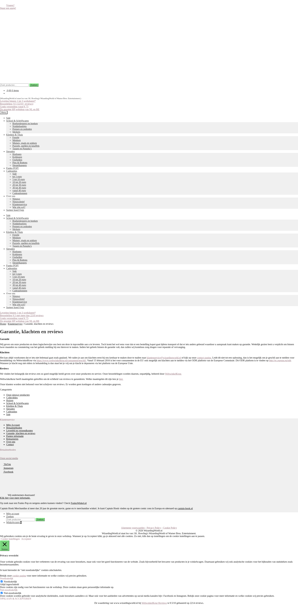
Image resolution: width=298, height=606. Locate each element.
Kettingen (17, 157)
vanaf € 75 (14, 106)
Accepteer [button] (26, 539)
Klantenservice (19, 204)
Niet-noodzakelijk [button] (9, 590)
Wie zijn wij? (18, 207)
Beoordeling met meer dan (21, 315)
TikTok (7, 464)
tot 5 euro (17, 176)
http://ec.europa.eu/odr (280, 360)
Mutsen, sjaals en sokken (24, 143)
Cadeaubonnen (19, 193)
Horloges (16, 154)
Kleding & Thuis (14, 134)
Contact (10, 444)
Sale (8, 118)
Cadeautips (11, 171)
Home (3, 324)
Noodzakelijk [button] (6, 578)
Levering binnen (18, 101)
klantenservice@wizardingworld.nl (164, 357)
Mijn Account (13, 425)
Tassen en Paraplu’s (22, 148)
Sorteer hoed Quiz (15, 210)
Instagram (8, 468)
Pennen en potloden (22, 129)
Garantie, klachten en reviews (20, 433)
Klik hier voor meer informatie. (15, 498)
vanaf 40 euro (19, 190)
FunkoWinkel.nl (79, 503)
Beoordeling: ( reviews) (16, 103)
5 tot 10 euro (18, 179)
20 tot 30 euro (19, 185)
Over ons (10, 441)
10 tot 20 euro (19, 182)
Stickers (16, 132)
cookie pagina (19, 575)
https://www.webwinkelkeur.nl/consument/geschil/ (61, 360)
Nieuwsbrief (18, 201)
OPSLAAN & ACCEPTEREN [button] (15, 598)
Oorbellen (17, 159)
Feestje (15, 137)
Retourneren (12, 439)
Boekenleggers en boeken (25, 123)
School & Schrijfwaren (17, 120)
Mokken (16, 140)
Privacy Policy (154, 527)
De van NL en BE (19, 109)
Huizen (9, 400)
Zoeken (34, 85)
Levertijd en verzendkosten (19, 430)
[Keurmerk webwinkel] (7, 484)
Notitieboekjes (19, 126)
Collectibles (12, 397)
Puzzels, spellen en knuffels (25, 146)
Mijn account (12, 513)
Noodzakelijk (10, 581)
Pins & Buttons (19, 162)
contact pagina (204, 357)
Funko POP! (12, 168)
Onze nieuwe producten (18, 395)
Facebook (8, 471)
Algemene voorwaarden (133, 527)
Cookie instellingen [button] (10, 539)
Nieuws (16, 199)
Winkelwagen (14, 522)
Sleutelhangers (19, 165)
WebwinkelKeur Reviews (154, 603)
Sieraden (10, 151)
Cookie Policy (170, 527)
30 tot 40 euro (19, 187)
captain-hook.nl (185, 508)
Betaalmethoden (14, 427)
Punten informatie (15, 436)
